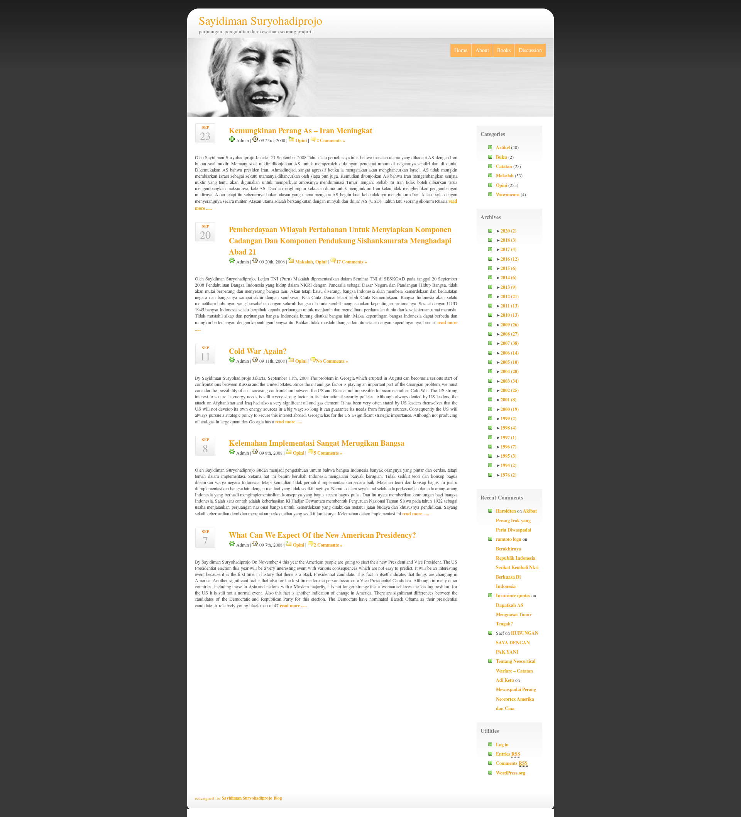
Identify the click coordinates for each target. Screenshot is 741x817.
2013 (508, 287)
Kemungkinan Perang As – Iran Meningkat (300, 130)
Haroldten (506, 510)
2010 (510, 314)
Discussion (530, 50)
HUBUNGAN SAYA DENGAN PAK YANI (517, 642)
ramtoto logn (508, 538)
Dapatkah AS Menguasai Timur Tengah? (513, 614)
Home (460, 50)
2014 (508, 277)
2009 (510, 324)
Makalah (304, 261)
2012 (510, 296)
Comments (512, 762)
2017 (508, 249)
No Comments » (332, 360)
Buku (501, 156)
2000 (510, 409)
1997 (508, 437)
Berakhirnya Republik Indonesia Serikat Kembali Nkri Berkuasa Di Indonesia (517, 567)
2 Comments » (330, 140)
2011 (510, 305)
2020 (508, 230)
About (482, 50)
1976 (508, 474)
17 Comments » (351, 261)
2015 (508, 268)
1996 (508, 446)
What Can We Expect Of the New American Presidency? (322, 534)
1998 (508, 427)
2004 (510, 371)
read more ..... (288, 421)
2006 (510, 352)
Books (504, 50)
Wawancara (507, 194)
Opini (301, 140)
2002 (510, 390)
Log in (502, 744)
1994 (508, 465)
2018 (508, 239)
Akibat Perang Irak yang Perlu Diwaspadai (516, 520)
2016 (510, 258)
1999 (508, 418)
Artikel (503, 147)
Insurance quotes (513, 595)
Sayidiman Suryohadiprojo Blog (252, 798)
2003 (510, 380)
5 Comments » (328, 452)
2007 (510, 343)
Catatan (504, 166)
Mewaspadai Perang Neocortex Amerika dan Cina (516, 699)
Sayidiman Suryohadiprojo (260, 20)
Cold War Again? (258, 351)
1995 (508, 455)
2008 (510, 333)
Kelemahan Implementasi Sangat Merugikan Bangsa (316, 442)
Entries (508, 753)
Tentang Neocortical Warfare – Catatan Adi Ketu (515, 670)
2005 (510, 361)
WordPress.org (510, 772)
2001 (508, 399)
